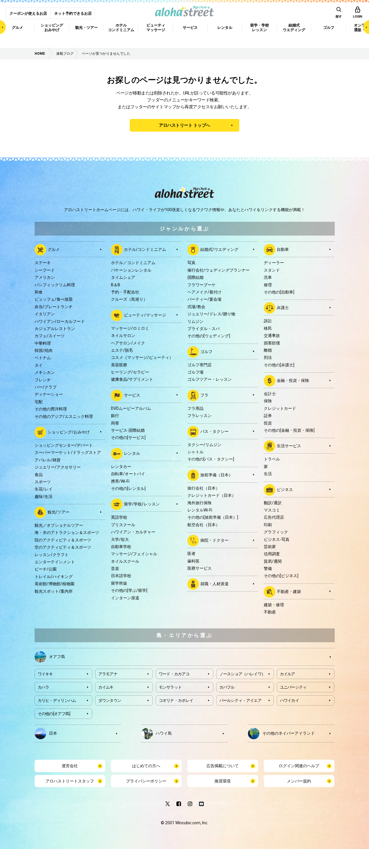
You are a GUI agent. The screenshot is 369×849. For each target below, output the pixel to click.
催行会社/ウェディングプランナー (218, 270)
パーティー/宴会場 (204, 299)
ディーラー (274, 262)
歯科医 (193, 561)
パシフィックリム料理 (55, 285)
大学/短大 (120, 539)
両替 (115, 423)
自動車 (283, 249)
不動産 (270, 612)
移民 (268, 328)
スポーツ (43, 482)
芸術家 (270, 546)
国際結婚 (195, 277)
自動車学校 (121, 546)
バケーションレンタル (131, 270)
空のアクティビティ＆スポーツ (63, 547)
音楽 (115, 568)
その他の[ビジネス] (281, 575)
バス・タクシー (214, 431)
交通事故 (272, 335)
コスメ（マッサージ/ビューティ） (142, 357)
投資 (268, 423)
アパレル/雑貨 (48, 460)
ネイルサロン (123, 335)
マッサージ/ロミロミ (130, 328)
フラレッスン (199, 415)
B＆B (115, 285)
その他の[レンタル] (128, 488)
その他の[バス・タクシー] (210, 459)
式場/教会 (196, 306)
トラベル (272, 459)
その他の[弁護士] (279, 365)
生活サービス (289, 446)
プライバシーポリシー (146, 781)
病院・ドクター (214, 540)
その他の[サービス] (128, 437)
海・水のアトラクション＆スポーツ (67, 532)
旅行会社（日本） (203, 488)
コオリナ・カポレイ (176, 700)
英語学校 (119, 517)
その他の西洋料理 (51, 409)
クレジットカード (280, 408)
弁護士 (283, 307)
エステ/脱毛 (122, 350)
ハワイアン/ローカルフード (60, 321)
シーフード (45, 270)
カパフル (227, 687)
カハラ (43, 687)
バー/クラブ (46, 387)
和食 (39, 292)
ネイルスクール (125, 561)
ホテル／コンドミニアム (133, 262)
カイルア (287, 674)
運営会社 (70, 765)
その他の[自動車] (279, 292)
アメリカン (45, 277)
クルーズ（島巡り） (129, 299)
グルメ (54, 249)
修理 (268, 285)
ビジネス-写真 (276, 539)
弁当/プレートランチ (54, 306)
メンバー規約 (299, 781)
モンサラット (170, 687)
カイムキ (106, 687)
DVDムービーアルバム (131, 408)
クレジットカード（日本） (211, 495)
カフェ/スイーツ (50, 335)
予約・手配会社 (125, 292)
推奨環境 (222, 781)
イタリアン (45, 314)
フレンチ (43, 380)
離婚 (268, 350)
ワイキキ (45, 674)
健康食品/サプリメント (132, 379)
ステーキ (43, 262)
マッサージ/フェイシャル (134, 554)
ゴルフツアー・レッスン (209, 379)
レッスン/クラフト (52, 554)
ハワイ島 (164, 733)
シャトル (195, 452)
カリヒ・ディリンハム (57, 700)
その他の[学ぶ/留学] (129, 590)
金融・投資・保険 (293, 380)
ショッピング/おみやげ (69, 432)
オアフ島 (57, 656)
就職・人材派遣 (214, 583)
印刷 (268, 524)
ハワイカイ (289, 700)
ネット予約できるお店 (73, 13)
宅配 (39, 401)
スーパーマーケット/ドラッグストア (68, 452)
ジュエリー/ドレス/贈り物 (211, 314)
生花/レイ (43, 489)
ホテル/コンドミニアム (145, 249)
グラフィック (276, 532)
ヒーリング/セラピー (130, 372)
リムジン (195, 321)
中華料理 (43, 343)
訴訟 (268, 321)
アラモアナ (108, 674)
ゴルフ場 (195, 372)
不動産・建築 (289, 591)
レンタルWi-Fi (199, 510)
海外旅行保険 (199, 503)
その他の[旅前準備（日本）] (212, 517)
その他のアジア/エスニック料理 (64, 416)
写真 (191, 262)
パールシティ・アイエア (240, 700)
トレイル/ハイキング (54, 576)
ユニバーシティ (293, 687)
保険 (268, 401)
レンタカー (121, 466)
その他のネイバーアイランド (288, 733)
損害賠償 (272, 343)
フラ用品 (195, 408)
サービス (132, 395)
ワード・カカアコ (174, 674)
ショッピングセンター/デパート (64, 445)
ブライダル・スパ (203, 328)
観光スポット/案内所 (54, 591)
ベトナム (43, 357)
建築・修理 (274, 604)
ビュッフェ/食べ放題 (54, 299)
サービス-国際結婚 (128, 430)
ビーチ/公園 (46, 569)
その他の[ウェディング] (208, 335)
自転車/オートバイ (128, 473)
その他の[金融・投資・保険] (289, 430)
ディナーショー (49, 394)
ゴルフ (206, 351)
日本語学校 (121, 575)
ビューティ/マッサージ (145, 314)
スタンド (272, 270)
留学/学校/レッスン (142, 504)
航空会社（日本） (203, 524)
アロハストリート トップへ (184, 125)
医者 (191, 553)
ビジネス (285, 489)
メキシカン (45, 372)
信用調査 (272, 554)
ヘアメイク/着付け (204, 292)
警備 (268, 568)
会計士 (270, 393)
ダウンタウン (109, 700)
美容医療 (119, 365)
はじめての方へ (146, 765)
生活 (268, 473)
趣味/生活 (43, 496)
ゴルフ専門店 (199, 365)
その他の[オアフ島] (54, 713)
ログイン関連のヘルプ (299, 765)
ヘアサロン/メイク (128, 343)
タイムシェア (123, 277)
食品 (39, 474)
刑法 (268, 357)
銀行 (115, 415)
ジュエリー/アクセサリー (58, 467)
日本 (53, 733)
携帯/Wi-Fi (120, 481)
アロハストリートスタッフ (70, 781)
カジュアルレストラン (55, 328)
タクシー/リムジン (204, 444)
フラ (204, 395)
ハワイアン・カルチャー (133, 532)
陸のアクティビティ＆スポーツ (63, 540)
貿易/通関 (273, 561)
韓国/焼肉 (43, 350)
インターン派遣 (125, 598)
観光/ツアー (58, 512)
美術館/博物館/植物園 (54, 583)
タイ (39, 365)
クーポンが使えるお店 (28, 13)
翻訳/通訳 (273, 503)
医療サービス (199, 568)
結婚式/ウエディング (219, 249)
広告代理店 (274, 517)
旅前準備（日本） (216, 475)
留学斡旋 (119, 583)
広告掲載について (222, 765)
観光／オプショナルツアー (59, 525)
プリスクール (123, 524)
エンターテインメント (55, 562)
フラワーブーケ (201, 285)
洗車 (268, 277)
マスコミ (272, 510)
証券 (268, 415)
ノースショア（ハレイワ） (242, 674)
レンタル (132, 453)
